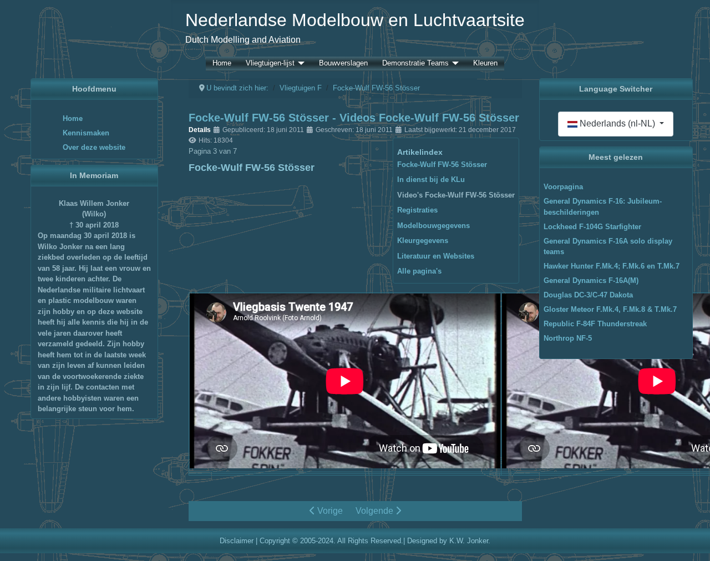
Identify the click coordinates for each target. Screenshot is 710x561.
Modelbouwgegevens (433, 225)
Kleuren (485, 63)
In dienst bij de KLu (431, 179)
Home (221, 63)
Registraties (417, 210)
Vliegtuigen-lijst (270, 63)
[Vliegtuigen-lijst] (300, 63)
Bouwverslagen (343, 63)
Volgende (375, 510)
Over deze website (94, 147)
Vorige (329, 510)
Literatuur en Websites (435, 256)
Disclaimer (236, 541)
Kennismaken (86, 133)
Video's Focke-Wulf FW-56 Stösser (456, 195)
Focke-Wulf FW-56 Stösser (442, 164)
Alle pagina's (419, 271)
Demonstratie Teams (415, 63)
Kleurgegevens (422, 240)
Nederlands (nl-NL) (617, 123)
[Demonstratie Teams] (454, 63)
